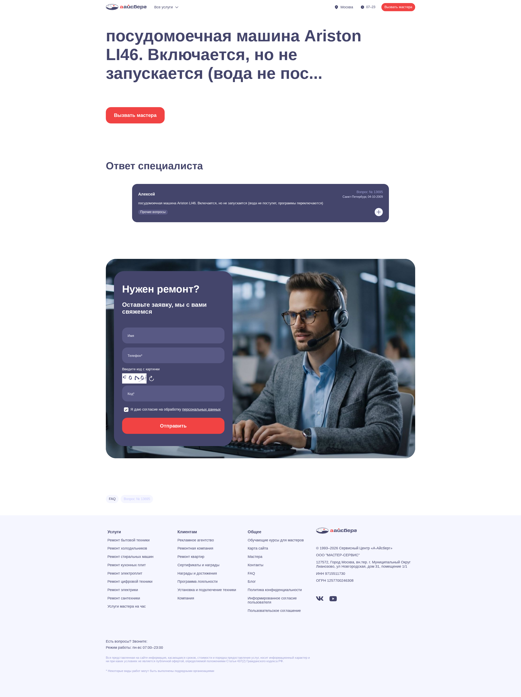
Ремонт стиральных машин (130, 557)
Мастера (255, 557)
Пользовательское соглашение (274, 611)
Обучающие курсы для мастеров (276, 540)
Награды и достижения (197, 573)
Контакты (255, 565)
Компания (185, 598)
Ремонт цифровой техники (129, 581)
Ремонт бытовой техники (128, 540)
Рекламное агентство (195, 540)
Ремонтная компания (195, 548)
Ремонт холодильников (127, 548)
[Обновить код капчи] (152, 378)
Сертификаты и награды (198, 565)
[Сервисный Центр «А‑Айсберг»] (126, 7)
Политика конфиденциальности (275, 590)
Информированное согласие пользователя (272, 600)
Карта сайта (258, 548)
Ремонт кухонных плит (126, 565)
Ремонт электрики (122, 590)
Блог (252, 581)
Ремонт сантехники (123, 598)
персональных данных (201, 409)
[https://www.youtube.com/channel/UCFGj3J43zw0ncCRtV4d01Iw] (333, 598)
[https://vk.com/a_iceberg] (319, 598)
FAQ (251, 573)
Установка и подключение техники (206, 590)
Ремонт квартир (190, 557)
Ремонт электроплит (124, 573)
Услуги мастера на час (126, 606)
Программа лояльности (197, 581)
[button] (260, 203)
